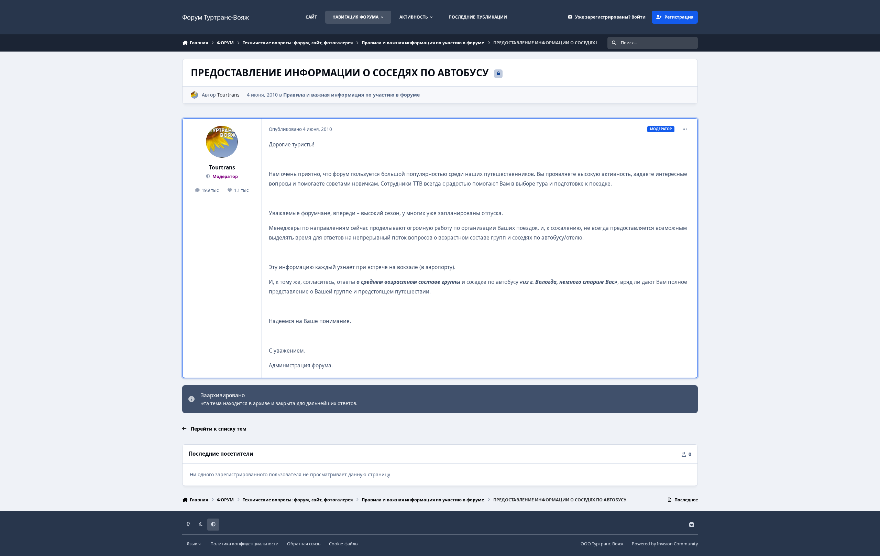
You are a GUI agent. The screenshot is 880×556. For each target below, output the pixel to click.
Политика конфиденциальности (244, 544)
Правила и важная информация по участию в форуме (351, 94)
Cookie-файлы (344, 544)
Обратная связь (303, 544)
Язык (192, 544)
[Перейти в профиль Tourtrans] (194, 95)
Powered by (665, 544)
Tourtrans (228, 94)
